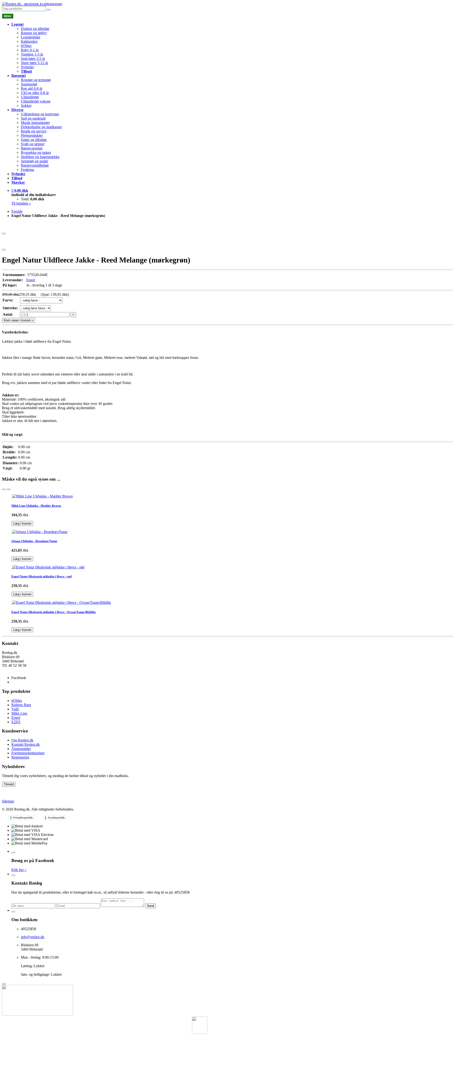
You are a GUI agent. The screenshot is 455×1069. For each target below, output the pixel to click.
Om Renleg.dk (22, 740)
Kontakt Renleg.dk (25, 744)
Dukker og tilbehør (35, 29)
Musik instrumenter (35, 123)
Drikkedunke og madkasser (41, 127)
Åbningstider (21, 749)
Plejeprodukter (32, 135)
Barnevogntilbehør (35, 165)
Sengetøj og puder (34, 161)
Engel (30, 280)
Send (150, 906)
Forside (17, 211)
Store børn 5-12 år (34, 63)
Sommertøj (29, 84)
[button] (19, 190)
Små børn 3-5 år (33, 58)
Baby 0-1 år (30, 50)
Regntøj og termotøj (36, 80)
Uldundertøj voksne (35, 101)
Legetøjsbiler (30, 37)
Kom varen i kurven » (18, 320)
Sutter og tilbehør (34, 140)
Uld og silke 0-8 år (35, 93)
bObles (26, 46)
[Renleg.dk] (32, 4)
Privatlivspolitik (23, 817)
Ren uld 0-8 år (31, 88)
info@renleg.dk (13, 670)
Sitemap (8, 801)
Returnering (20, 757)
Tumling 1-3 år (32, 54)
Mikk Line (19, 713)
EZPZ (16, 722)
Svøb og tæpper (33, 144)
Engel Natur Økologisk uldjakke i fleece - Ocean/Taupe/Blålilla (53, 612)
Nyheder (27, 67)
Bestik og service (33, 131)
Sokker (26, 105)
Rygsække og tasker (36, 152)
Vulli (15, 709)
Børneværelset (31, 148)
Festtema (27, 170)
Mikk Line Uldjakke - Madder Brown (36, 505)
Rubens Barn (21, 705)
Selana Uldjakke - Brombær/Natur (34, 541)
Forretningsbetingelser (28, 753)
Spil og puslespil (33, 118)
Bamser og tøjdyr (34, 33)
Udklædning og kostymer (40, 114)
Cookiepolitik (56, 817)
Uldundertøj (30, 97)
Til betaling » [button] (21, 203)
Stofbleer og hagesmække (40, 157)
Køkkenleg (29, 41)
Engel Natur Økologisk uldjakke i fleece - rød (41, 576)
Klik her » (19, 870)
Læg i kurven (22, 523)
